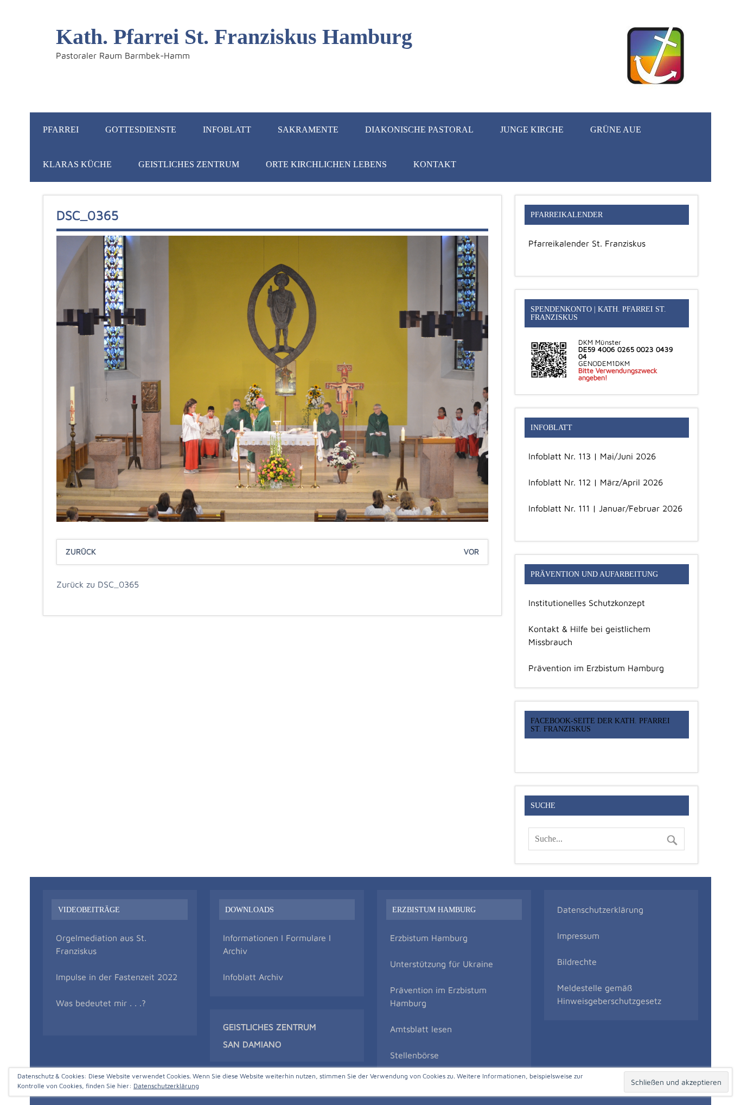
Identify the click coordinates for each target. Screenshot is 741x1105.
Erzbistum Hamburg (429, 938)
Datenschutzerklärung (600, 909)
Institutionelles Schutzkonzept (586, 603)
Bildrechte (577, 962)
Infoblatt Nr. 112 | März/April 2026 (595, 482)
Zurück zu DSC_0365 (97, 584)
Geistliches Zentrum (188, 164)
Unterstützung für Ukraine (441, 964)
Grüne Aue (615, 129)
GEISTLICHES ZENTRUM (269, 1027)
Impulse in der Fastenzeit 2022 (116, 977)
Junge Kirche (532, 129)
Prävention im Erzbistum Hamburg (596, 668)
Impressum (578, 935)
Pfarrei (61, 129)
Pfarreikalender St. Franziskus (587, 243)
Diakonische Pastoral (419, 129)
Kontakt (434, 164)
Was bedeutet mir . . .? (101, 1003)
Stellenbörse (414, 1055)
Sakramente (308, 129)
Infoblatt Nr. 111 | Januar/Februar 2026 (605, 508)
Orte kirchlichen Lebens (326, 164)
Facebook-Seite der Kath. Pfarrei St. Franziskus (600, 724)
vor (471, 551)
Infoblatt (227, 129)
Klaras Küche (77, 164)
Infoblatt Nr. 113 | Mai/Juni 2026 (592, 456)
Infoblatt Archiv (253, 977)
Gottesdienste (140, 129)
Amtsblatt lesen (421, 1029)
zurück (81, 551)
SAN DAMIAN (249, 1044)
